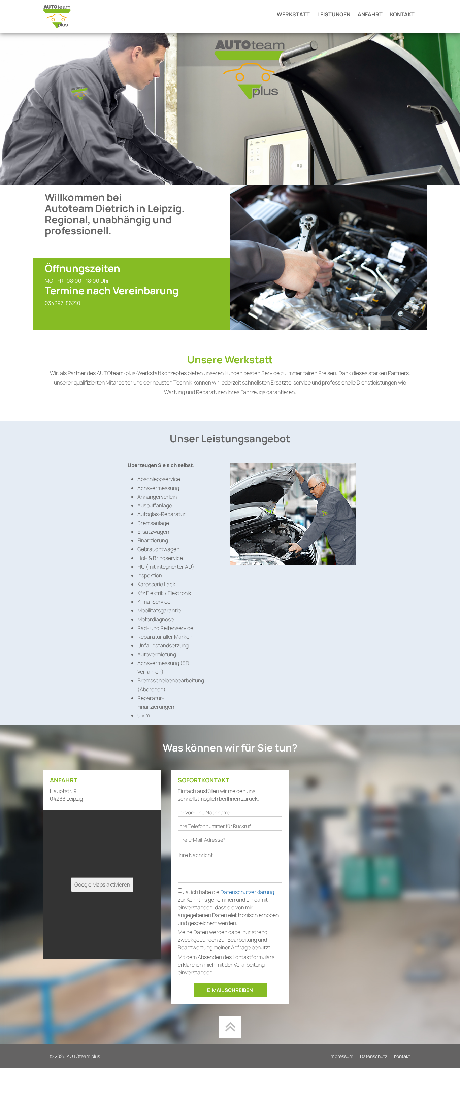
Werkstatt (293, 14)
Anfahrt (370, 14)
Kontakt (402, 14)
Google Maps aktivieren (102, 884)
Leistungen (333, 14)
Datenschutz (373, 1056)
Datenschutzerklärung (247, 892)
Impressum (341, 1056)
